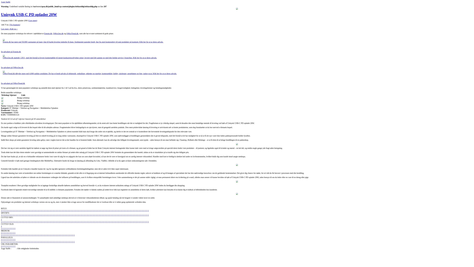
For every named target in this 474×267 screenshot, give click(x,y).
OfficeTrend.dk (72, 34)
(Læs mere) (32, 21)
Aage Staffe (5, 2)
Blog (14, 248)
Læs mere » (5, 29)
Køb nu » (14, 29)
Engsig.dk (48, 34)
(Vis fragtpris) (14, 25)
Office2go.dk (58, 34)
